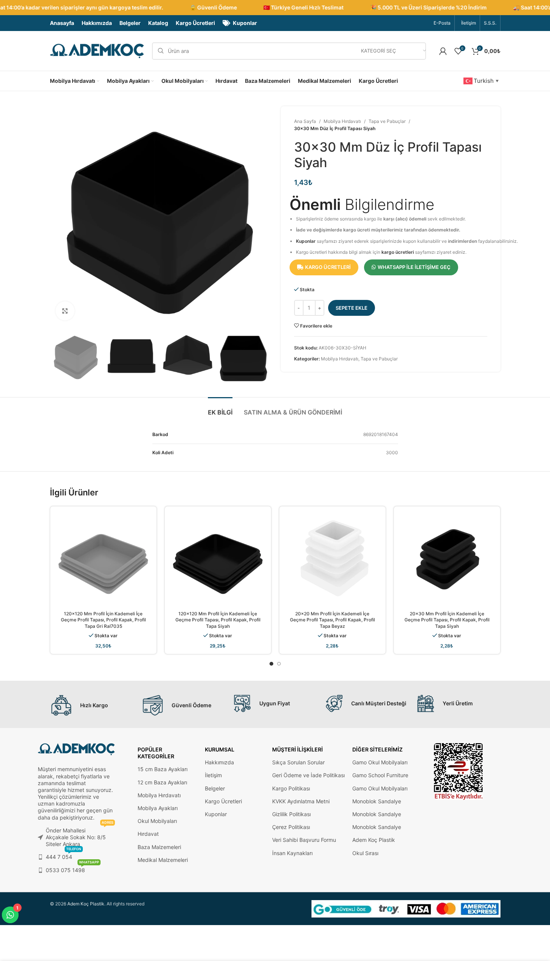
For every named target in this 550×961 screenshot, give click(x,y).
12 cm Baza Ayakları (162, 782)
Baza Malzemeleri (159, 847)
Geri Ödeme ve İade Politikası (308, 775)
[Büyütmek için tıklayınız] (65, 310)
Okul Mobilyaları (157, 821)
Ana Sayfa (305, 121)
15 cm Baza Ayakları (162, 769)
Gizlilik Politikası (291, 814)
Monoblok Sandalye (376, 801)
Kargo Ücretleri (223, 801)
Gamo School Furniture (380, 775)
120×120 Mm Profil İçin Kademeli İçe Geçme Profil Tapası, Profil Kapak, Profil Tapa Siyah (217, 620)
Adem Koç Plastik (373, 840)
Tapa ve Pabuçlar (387, 121)
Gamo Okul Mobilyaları (379, 762)
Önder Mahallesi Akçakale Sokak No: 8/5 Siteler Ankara (79, 835)
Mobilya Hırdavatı (342, 121)
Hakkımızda (219, 762)
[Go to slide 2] (279, 664)
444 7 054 (63, 855)
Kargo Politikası (291, 788)
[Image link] (458, 771)
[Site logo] (97, 50)
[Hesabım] (443, 51)
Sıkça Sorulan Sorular (298, 762)
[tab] (220, 408)
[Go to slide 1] (271, 664)
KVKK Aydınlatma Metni (301, 801)
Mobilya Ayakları (158, 808)
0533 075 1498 (72, 868)
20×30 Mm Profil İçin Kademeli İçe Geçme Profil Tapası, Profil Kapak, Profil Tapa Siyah (447, 620)
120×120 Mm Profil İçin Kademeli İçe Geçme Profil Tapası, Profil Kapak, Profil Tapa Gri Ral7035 (103, 620)
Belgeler (215, 788)
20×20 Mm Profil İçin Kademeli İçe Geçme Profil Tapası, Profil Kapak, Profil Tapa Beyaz (332, 620)
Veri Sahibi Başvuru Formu (304, 840)
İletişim (213, 775)
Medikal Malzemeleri (163, 860)
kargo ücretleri (397, 252)
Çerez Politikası (291, 827)
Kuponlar (306, 241)
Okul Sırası (365, 853)
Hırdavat (148, 834)
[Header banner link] (275, 7)
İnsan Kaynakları (292, 853)
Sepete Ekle (351, 308)
